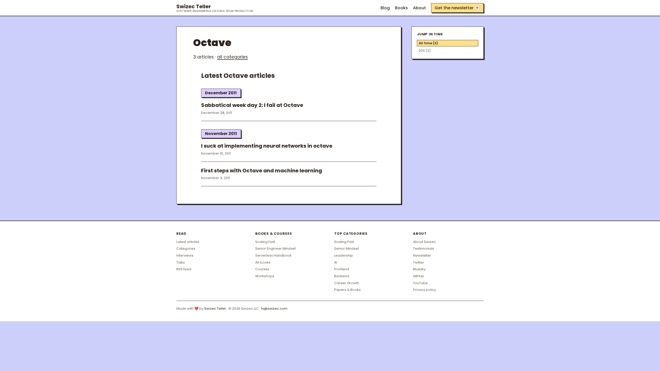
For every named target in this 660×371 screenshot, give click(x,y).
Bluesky (419, 269)
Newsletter (422, 255)
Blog (385, 8)
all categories (232, 57)
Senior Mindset (346, 248)
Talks (180, 262)
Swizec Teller (214, 8)
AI (335, 262)
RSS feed (183, 269)
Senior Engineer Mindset (275, 248)
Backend (341, 276)
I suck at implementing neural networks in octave (266, 145)
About (419, 8)
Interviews (184, 255)
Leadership (343, 255)
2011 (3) (424, 50)
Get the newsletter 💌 (457, 8)
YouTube (420, 283)
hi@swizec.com (274, 308)
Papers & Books (347, 289)
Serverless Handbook (273, 255)
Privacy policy (424, 289)
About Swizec (424, 241)
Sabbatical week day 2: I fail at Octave (252, 105)
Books (401, 8)
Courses (262, 269)
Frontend (341, 269)
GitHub (418, 276)
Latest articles (187, 241)
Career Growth (346, 283)
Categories (185, 248)
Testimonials (423, 248)
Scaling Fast (265, 241)
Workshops (264, 276)
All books (262, 262)
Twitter (418, 262)
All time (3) (428, 43)
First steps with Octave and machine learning (261, 170)
